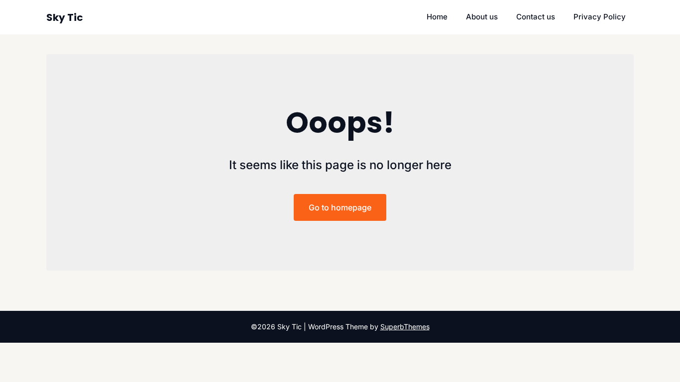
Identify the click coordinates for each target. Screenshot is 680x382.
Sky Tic (64, 17)
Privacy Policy (599, 16)
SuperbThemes (405, 326)
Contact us (535, 16)
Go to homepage (340, 207)
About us (482, 16)
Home (437, 16)
